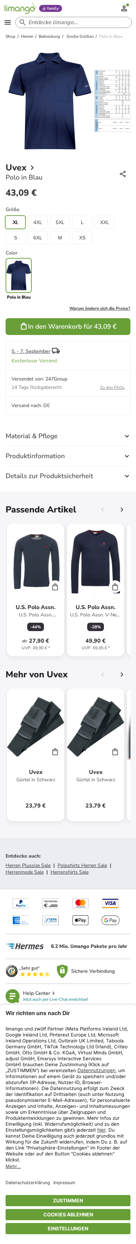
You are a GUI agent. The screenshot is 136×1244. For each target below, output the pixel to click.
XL (15, 222)
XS (82, 237)
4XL (37, 222)
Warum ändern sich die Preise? (99, 308)
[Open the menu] (7, 22)
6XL (37, 237)
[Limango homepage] (20, 8)
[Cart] (55, 586)
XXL (104, 222)
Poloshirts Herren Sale (82, 865)
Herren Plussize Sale (28, 865)
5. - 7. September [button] (31, 351)
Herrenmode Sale (25, 872)
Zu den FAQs (112, 387)
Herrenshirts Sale (70, 872)
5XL (60, 222)
